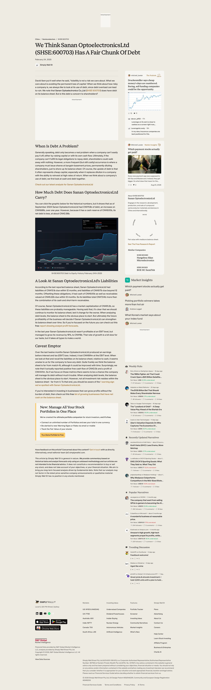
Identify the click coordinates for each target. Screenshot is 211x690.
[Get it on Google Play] (59, 621)
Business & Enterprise (162, 647)
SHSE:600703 (93, 90)
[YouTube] (45, 613)
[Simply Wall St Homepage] (45, 602)
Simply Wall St (46, 65)
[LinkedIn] (37, 613)
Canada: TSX (88, 627)
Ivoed (132, 420)
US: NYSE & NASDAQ (91, 609)
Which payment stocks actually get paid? (144, 288)
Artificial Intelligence (114, 632)
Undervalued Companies (116, 609)
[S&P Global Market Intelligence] (42, 641)
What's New (135, 632)
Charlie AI (157, 652)
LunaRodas (134, 458)
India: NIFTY (87, 623)
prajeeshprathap (135, 475)
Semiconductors (48, 39)
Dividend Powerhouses (115, 614)
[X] (41, 613)
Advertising (158, 614)
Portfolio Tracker (136, 609)
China (37, 39)
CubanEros (134, 513)
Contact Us (158, 623)
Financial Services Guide (92, 685)
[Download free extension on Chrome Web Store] (48, 628)
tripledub (133, 387)
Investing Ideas (136, 618)
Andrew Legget (136, 309)
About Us (157, 618)
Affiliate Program (160, 643)
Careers (157, 627)
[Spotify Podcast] (49, 613)
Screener (133, 614)
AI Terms (141, 685)
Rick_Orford (134, 371)
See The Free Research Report (141, 244)
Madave (133, 563)
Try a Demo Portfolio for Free (53, 435)
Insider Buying (111, 618)
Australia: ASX (88, 618)
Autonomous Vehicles (114, 627)
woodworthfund (135, 442)
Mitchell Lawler (136, 295)
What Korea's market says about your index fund (143, 317)
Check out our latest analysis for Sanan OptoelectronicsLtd (64, 184)
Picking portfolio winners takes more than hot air (142, 302)
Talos (132, 403)
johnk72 (133, 574)
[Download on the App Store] (42, 621)
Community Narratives (139, 623)
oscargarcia (134, 497)
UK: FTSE (86, 614)
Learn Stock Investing (162, 638)
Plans (156, 609)
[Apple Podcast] (53, 613)
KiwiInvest (133, 529)
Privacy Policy (129, 685)
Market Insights (136, 627)
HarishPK (133, 552)
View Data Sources (42, 659)
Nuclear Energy (112, 623)
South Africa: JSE (89, 632)
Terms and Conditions (113, 685)
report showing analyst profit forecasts (59, 325)
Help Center (158, 634)
